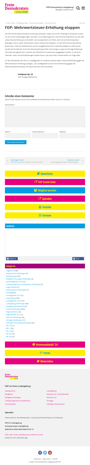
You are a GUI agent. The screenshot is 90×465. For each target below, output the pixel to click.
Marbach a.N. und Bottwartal (57, 394)
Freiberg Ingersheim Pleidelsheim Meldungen (23, 284)
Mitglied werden (47, 190)
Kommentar (10, 105)
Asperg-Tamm (10, 391)
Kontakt (55, 459)
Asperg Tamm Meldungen (16, 273)
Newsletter (47, 174)
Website (62, 132)
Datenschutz (47, 459)
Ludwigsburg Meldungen (15, 303)
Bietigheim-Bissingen (13, 397)
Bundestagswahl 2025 (14, 281)
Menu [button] (83, 8)
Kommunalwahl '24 (47, 345)
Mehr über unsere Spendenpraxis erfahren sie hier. (24, 434)
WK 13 (8, 328)
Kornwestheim (10, 404)
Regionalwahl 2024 (13, 314)
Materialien (46, 361)
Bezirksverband (12, 276)
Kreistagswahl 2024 (13, 295)
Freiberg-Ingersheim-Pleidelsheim (17, 401)
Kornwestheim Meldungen (16, 290)
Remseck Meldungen (14, 317)
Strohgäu (50, 401)
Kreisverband (11, 298)
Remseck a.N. (52, 397)
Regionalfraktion (12, 312)
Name (8, 132)
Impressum (37, 459)
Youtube (46, 207)
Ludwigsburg (51, 391)
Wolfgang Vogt (24, 74)
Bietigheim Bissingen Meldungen (18, 279)
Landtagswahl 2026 (13, 301)
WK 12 (8, 325)
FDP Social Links (47, 182)
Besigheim (9, 394)
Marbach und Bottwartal (15, 306)
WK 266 (9, 336)
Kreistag (9, 292)
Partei (47, 353)
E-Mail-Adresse (38, 132)
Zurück (82, 23)
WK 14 (8, 331)
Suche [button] (78, 8)
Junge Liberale (11, 287)
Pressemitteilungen (36, 23)
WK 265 (9, 334)
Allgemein (10, 270)
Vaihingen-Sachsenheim (56, 404)
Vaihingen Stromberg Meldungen (18, 323)
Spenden (47, 199)
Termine (46, 215)
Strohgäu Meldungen (14, 320)
